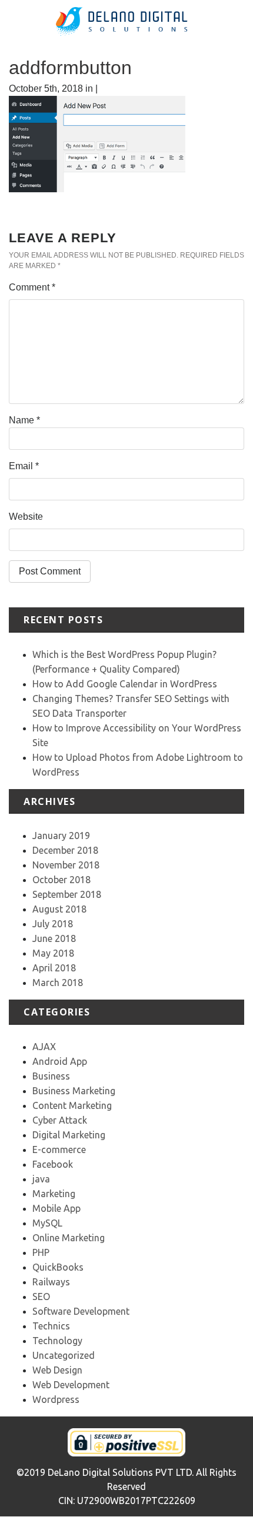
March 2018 (57, 982)
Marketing (53, 1193)
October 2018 (61, 879)
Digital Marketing (68, 1135)
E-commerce (59, 1149)
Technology (57, 1340)
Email (24, 466)
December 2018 (65, 850)
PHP (40, 1252)
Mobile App (56, 1208)
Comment (32, 287)
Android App (59, 1061)
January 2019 (61, 835)
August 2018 (59, 909)
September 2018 (66, 894)
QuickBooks (58, 1267)
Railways (51, 1282)
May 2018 (53, 953)
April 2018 (54, 968)
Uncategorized (63, 1355)
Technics (51, 1326)
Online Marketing (68, 1237)
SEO (41, 1296)
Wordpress (55, 1399)
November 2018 (65, 865)
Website (26, 517)
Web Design (57, 1370)
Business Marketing (73, 1090)
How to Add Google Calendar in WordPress (124, 684)
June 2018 (54, 938)
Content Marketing (72, 1105)
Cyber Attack (59, 1120)
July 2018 (52, 923)
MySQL (47, 1223)
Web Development (70, 1384)
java (41, 1179)
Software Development (80, 1311)
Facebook (52, 1164)
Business (51, 1076)
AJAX (44, 1046)
